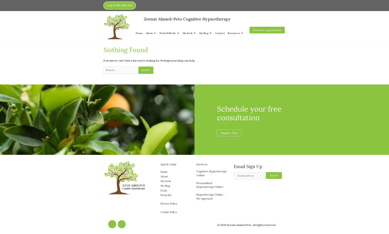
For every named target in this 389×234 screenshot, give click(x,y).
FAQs (163, 190)
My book (165, 181)
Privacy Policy (168, 203)
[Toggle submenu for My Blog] (210, 33)
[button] (274, 175)
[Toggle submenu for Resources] (242, 33)
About (164, 176)
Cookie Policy (168, 212)
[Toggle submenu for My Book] (194, 33)
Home (164, 172)
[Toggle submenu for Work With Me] (178, 33)
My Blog (165, 186)
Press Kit (165, 195)
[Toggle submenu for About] (155, 33)
